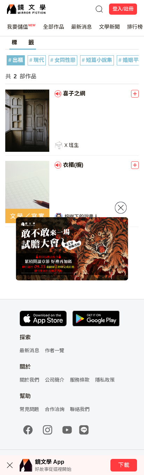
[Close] (121, 208)
